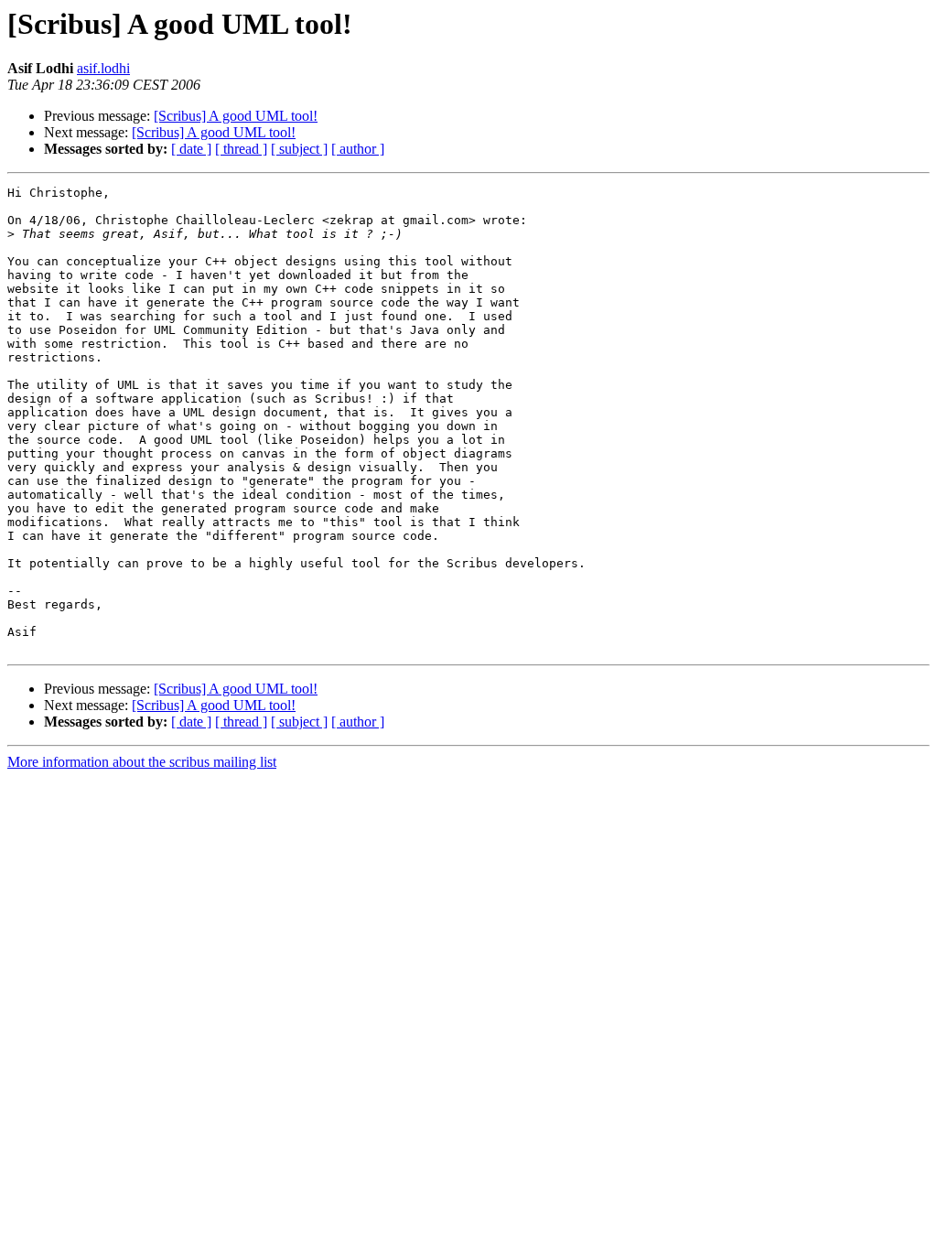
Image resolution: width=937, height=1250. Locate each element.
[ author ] (357, 148)
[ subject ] (299, 148)
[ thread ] (241, 148)
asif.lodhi (103, 68)
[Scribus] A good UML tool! (236, 116)
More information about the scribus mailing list (141, 762)
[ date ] (191, 148)
